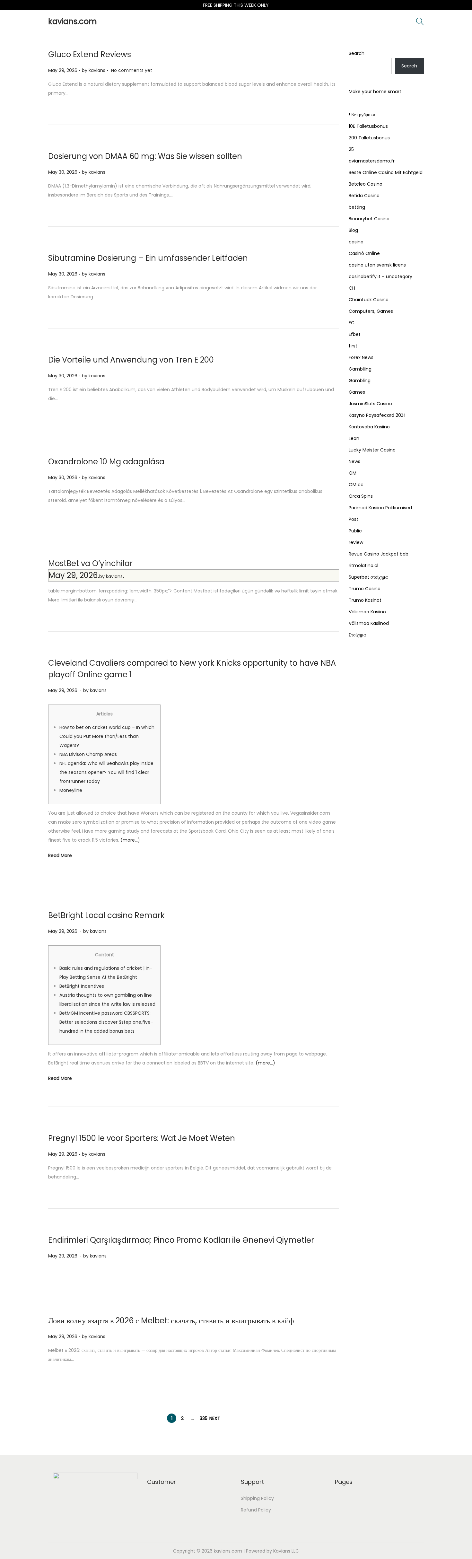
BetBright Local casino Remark (106, 915)
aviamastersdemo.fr (372, 161)
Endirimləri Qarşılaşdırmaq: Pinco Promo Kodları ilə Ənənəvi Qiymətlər (181, 1240)
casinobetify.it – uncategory (380, 276)
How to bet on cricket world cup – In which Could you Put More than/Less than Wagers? (106, 736)
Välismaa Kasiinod (369, 623)
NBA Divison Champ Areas (88, 754)
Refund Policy (256, 1510)
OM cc (356, 484)
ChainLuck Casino (369, 299)
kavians (97, 70)
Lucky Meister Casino (372, 450)
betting (357, 207)
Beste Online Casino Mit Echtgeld (386, 172)
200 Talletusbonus (369, 138)
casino (356, 242)
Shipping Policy (257, 1498)
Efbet (355, 334)
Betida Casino (364, 195)
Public (355, 531)
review (356, 542)
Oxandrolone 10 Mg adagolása (106, 461)
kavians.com (72, 21)
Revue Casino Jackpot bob (378, 554)
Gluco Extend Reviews (89, 54)
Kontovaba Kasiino (369, 427)
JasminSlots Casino (370, 403)
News (354, 461)
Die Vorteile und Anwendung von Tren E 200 (131, 360)
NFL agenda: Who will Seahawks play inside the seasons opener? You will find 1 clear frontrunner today (106, 772)
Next (214, 1418)
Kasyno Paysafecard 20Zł (377, 415)
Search (356, 53)
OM (352, 473)
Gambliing (360, 369)
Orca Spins (361, 496)
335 (203, 1418)
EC (351, 323)
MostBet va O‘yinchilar (90, 563)
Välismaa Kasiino (367, 612)
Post (353, 519)
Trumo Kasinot (365, 600)
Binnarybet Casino (369, 218)
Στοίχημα (357, 635)
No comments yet (131, 70)
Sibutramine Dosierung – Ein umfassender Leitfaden (148, 258)
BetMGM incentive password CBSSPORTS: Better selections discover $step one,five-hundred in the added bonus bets (106, 1022)
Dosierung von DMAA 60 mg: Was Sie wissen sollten (145, 156)
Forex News (361, 357)
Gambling (360, 380)
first (353, 346)
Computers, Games (371, 311)
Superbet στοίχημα (368, 577)
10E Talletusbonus (368, 126)
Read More (60, 855)
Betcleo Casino (365, 184)
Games (357, 392)
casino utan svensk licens (377, 265)
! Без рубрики (362, 114)
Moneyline (70, 790)
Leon (354, 438)
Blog (353, 230)
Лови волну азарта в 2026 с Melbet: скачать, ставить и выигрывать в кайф (171, 1320)
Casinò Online (364, 253)
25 (351, 149)
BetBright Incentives (81, 986)
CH (352, 288)
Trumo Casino (364, 588)
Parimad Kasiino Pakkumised (380, 507)
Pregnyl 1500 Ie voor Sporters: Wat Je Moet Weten (141, 1138)
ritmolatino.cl (363, 565)
